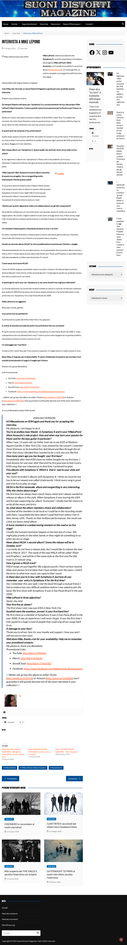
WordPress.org (8, 925)
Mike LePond (10, 768)
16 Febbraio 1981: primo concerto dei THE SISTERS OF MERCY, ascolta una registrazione (120, 89)
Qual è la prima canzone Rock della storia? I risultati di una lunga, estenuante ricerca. (120, 125)
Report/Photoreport (72, 24)
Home (5, 24)
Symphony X (57, 768)
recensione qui (55, 69)
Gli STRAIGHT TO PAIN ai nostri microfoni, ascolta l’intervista (61, 874)
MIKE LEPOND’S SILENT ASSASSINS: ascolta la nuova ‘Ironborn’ (39, 751)
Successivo (72, 778)
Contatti (89, 24)
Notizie (14, 24)
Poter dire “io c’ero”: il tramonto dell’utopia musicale (95, 95)
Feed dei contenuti (10, 913)
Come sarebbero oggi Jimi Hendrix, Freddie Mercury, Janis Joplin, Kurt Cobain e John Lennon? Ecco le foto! (120, 236)
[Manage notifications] (121, 940)
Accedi (5, 908)
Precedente (12, 778)
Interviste (44, 24)
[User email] (4, 712)
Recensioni (55, 24)
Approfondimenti (29, 24)
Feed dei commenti (10, 919)
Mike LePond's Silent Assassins (34, 768)
